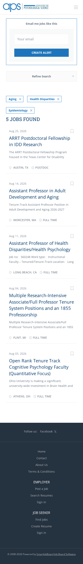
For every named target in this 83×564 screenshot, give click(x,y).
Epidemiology (18, 110)
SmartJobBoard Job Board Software (56, 554)
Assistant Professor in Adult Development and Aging (37, 193)
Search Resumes (41, 495)
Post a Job (41, 489)
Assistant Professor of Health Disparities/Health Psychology (39, 246)
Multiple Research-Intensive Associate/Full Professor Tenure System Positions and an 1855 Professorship (41, 304)
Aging (13, 99)
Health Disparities (42, 99)
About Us (41, 465)
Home (42, 451)
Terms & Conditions (41, 471)
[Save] (72, 131)
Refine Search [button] (41, 76)
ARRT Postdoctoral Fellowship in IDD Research (39, 141)
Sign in (41, 502)
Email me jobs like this (41, 24)
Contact (41, 458)
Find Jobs (41, 519)
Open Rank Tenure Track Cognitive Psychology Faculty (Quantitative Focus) (38, 366)
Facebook (46, 431)
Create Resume (41, 526)
